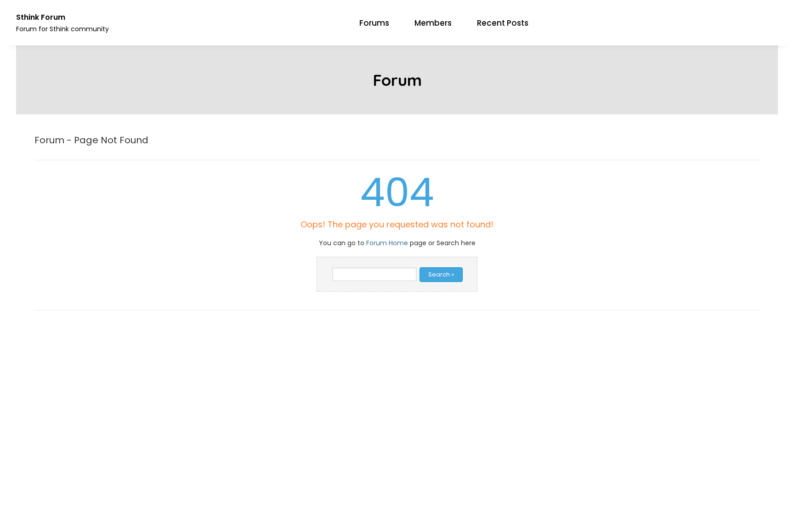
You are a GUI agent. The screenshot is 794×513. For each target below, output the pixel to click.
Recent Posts (502, 22)
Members (433, 22)
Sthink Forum (40, 17)
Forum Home (387, 243)
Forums (374, 22)
